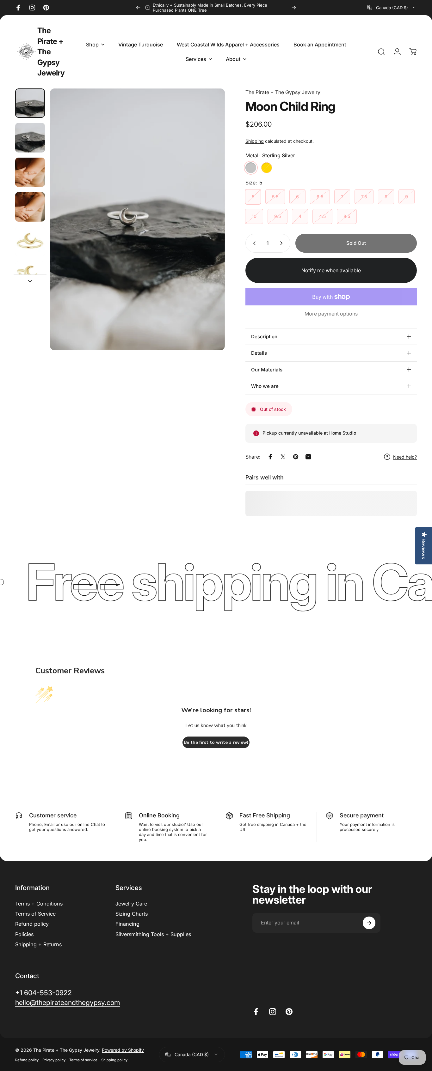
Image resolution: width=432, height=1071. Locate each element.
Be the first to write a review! (216, 742)
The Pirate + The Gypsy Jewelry (51, 51)
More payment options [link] (331, 313)
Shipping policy (114, 1060)
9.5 (277, 216)
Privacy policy (53, 1060)
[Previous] (138, 7)
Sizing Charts (131, 914)
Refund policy (32, 924)
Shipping (254, 141)
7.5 (364, 196)
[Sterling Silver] (250, 167)
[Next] (294, 7)
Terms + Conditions (39, 903)
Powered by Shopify (123, 1050)
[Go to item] (30, 103)
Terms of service (83, 1060)
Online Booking (159, 815)
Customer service (53, 815)
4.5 (322, 216)
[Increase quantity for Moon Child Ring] (282, 243)
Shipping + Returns (38, 944)
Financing (127, 924)
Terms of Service (35, 914)
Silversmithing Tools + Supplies (153, 934)
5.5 (275, 196)
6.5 (320, 196)
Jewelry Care (131, 903)
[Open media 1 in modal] (137, 219)
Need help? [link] (405, 457)
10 (254, 216)
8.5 (346, 216)
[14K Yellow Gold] (266, 167)
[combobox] (392, 7)
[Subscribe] (369, 923)
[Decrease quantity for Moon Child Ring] (253, 243)
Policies (24, 934)
